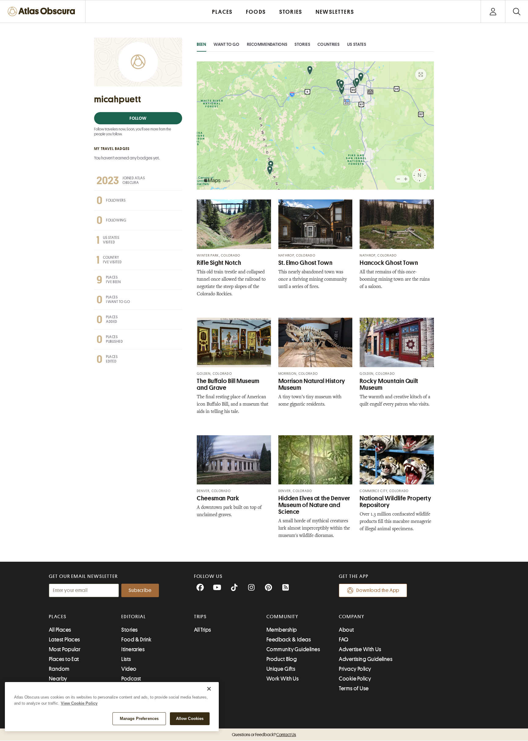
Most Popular (64, 649)
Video (128, 668)
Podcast (131, 678)
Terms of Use (354, 688)
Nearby (58, 678)
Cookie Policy (355, 678)
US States (356, 44)
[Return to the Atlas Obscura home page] (43, 11)
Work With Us (282, 678)
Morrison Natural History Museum (311, 384)
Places (58, 616)
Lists (126, 659)
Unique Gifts (280, 668)
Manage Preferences (139, 718)
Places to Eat (64, 659)
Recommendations (267, 44)
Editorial (133, 616)
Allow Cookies (190, 718)
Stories (302, 44)
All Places (60, 629)
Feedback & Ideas (288, 639)
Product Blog (281, 659)
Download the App (377, 590)
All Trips (202, 629)
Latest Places (64, 639)
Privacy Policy (355, 668)
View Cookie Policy (79, 703)
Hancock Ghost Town (389, 263)
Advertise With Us (360, 649)
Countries (328, 44)
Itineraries (133, 649)
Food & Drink (136, 639)
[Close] (209, 688)
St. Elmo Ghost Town (305, 263)
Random (59, 668)
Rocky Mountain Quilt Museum (389, 384)
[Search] (516, 11)
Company (351, 616)
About (346, 629)
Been (201, 44)
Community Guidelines (293, 649)
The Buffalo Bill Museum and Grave (228, 384)
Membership (281, 629)
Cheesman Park (218, 498)
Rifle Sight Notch (219, 263)
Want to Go (227, 44)
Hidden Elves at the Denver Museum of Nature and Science (314, 505)
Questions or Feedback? (264, 734)
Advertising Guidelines (365, 659)
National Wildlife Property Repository (395, 501)
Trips (200, 616)
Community (282, 616)
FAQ (343, 639)
